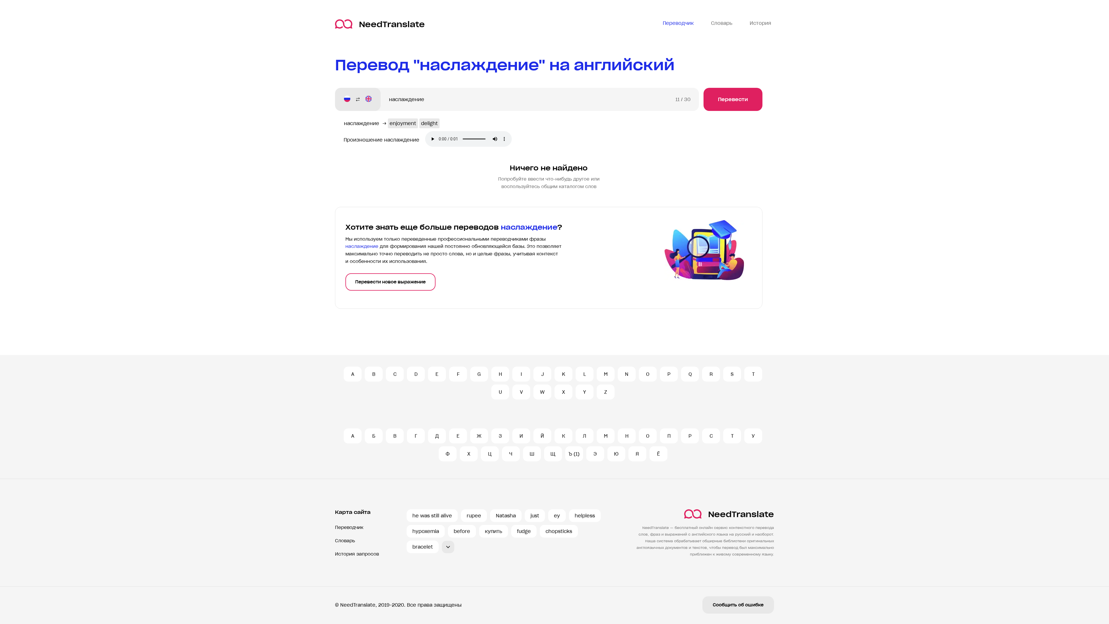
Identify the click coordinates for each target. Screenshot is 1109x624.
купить (493, 531)
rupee (474, 516)
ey (557, 516)
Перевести (733, 99)
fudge (524, 531)
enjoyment (403, 123)
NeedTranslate (392, 24)
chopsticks (559, 531)
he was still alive (432, 516)
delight (429, 123)
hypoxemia (425, 531)
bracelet (422, 547)
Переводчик (349, 527)
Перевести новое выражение (390, 282)
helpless (585, 516)
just (535, 516)
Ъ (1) (574, 454)
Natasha (506, 516)
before (462, 531)
